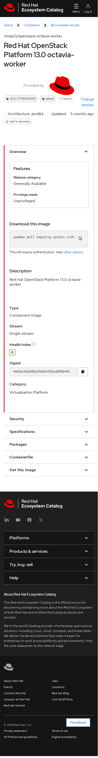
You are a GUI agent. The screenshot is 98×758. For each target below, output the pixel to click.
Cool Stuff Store (62, 699)
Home (8, 25)
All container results (65, 25)
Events (8, 687)
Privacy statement (15, 731)
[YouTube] (18, 521)
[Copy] (83, 371)
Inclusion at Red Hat (17, 699)
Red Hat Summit (14, 705)
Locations (58, 687)
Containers (32, 25)
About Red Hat (13, 681)
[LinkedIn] (6, 521)
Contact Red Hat (15, 693)
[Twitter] (41, 521)
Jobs (55, 681)
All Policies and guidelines (20, 737)
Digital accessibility (64, 737)
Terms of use (60, 731)
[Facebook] (29, 521)
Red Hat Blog (60, 693)
